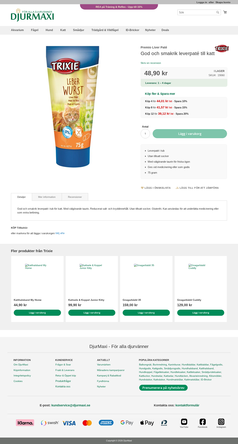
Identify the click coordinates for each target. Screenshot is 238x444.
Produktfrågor (63, 381)
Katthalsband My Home (27, 299)
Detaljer (21, 197)
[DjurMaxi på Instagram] (221, 424)
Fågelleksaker (161, 372)
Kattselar (168, 375)
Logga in (202, 2)
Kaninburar (174, 364)
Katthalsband (206, 368)
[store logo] (32, 15)
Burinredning (160, 364)
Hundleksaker (177, 372)
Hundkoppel (145, 372)
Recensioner (75, 197)
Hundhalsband (190, 368)
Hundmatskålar (174, 379)
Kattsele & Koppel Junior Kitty (86, 299)
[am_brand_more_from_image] (37, 276)
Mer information (47, 197)
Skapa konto (223, 2)
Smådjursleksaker (211, 372)
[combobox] (199, 12)
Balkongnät (145, 364)
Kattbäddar (203, 364)
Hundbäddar (188, 364)
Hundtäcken (181, 375)
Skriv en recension (151, 63)
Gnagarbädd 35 (132, 299)
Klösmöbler (215, 375)
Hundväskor (145, 379)
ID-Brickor (206, 379)
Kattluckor (144, 375)
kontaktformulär (187, 405)
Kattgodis (157, 368)
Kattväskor (159, 379)
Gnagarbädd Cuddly (189, 299)
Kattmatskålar (191, 379)
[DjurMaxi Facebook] (202, 424)
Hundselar (156, 375)
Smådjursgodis (172, 368)
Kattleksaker (193, 372)
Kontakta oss (62, 386)
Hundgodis (145, 368)
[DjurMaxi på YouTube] (184, 424)
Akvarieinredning (198, 375)
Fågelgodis (216, 364)
